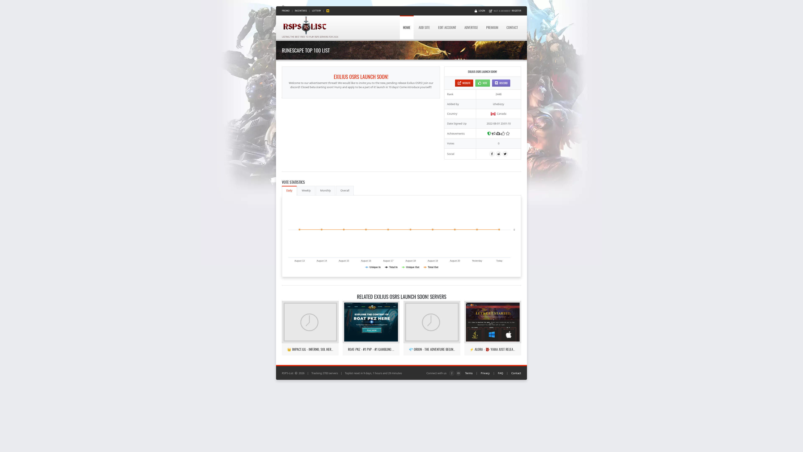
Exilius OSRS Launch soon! (361, 76)
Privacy (485, 373)
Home (406, 27)
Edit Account (447, 27)
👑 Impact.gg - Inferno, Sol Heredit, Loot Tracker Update (310, 349)
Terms (469, 373)
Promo (286, 10)
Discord (503, 83)
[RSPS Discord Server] (327, 10)
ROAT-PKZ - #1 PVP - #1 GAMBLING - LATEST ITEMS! (371, 349)
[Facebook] (492, 154)
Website (466, 83)
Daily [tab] (289, 190)
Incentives (301, 10)
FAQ (500, 373)
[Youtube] (458, 373)
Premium (492, 27)
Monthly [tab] (325, 190)
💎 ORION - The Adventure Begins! (432, 349)
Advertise (471, 27)
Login (482, 10)
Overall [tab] (344, 190)
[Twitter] (505, 154)
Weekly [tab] (306, 190)
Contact (512, 27)
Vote (485, 83)
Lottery (316, 10)
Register (516, 10)
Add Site (424, 27)
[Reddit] (498, 154)
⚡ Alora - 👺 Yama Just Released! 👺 (493, 349)
